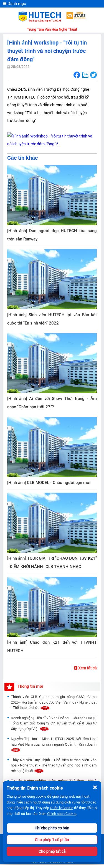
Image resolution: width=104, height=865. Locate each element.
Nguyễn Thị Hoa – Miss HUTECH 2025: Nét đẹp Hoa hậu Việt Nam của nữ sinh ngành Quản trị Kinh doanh (54, 741)
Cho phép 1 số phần (52, 839)
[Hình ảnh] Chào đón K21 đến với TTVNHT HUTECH (52, 646)
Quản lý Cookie (61, 808)
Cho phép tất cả (52, 851)
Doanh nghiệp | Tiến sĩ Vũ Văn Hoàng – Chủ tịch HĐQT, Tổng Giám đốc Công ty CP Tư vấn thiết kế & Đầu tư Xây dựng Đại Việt (54, 723)
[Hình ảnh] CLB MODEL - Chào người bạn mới (48, 482)
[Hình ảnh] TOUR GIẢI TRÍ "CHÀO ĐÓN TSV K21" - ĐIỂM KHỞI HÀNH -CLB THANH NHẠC (52, 562)
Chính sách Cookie (61, 814)
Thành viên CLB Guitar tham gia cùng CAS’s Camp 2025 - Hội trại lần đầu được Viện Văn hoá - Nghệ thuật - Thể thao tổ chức (54, 702)
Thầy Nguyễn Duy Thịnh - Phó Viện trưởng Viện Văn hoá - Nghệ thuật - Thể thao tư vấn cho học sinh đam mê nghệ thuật (54, 765)
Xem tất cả (87, 668)
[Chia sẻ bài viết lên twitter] (93, 75)
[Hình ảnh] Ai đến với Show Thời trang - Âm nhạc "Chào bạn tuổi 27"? (52, 402)
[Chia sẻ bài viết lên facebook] (76, 75)
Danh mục (16, 3)
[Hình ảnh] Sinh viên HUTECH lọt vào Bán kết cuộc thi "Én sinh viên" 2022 (52, 319)
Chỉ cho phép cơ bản (52, 828)
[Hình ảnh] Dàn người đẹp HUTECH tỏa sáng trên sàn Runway (52, 235)
